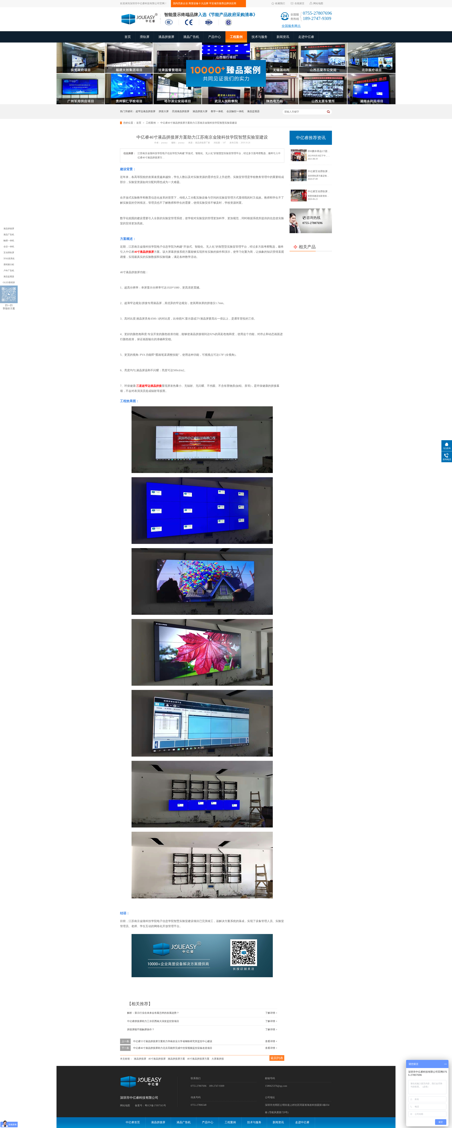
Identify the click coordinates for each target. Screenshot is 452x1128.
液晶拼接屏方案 (176, 1058)
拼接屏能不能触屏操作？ (140, 1029)
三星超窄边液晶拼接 (149, 385)
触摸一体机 (9, 240)
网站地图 (318, 3)
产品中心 (214, 37)
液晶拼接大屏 (200, 111)
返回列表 (276, 1058)
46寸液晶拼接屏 (144, 251)
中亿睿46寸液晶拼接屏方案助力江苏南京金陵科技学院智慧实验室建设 (198, 123)
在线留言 (299, 3)
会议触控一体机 (235, 111)
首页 (127, 37)
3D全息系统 (8, 258)
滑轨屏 (144, 37)
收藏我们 (280, 3)
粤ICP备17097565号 (155, 1105)
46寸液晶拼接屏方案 (198, 1058)
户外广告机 (9, 270)
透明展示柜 (9, 264)
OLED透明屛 (9, 282)
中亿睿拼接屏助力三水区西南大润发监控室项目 (153, 1021)
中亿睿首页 (133, 1122)
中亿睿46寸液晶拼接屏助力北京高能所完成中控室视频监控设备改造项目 (172, 1048)
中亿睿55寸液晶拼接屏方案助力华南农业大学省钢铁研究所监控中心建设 (172, 1041)
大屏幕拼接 (218, 1058)
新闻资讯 (282, 37)
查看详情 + (271, 1041)
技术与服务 (259, 37)
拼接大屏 (164, 111)
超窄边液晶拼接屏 (145, 111)
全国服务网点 (291, 26)
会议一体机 (9, 246)
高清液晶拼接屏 (180, 111)
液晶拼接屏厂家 (202, 142)
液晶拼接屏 (166, 37)
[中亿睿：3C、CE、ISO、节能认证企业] (199, 26)
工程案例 (236, 37)
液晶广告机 (191, 37)
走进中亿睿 (306, 37)
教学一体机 (217, 111)
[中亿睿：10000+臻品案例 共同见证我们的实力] (226, 103)
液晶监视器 (253, 111)
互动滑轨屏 (9, 252)
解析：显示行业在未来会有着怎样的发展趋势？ (153, 1013)
